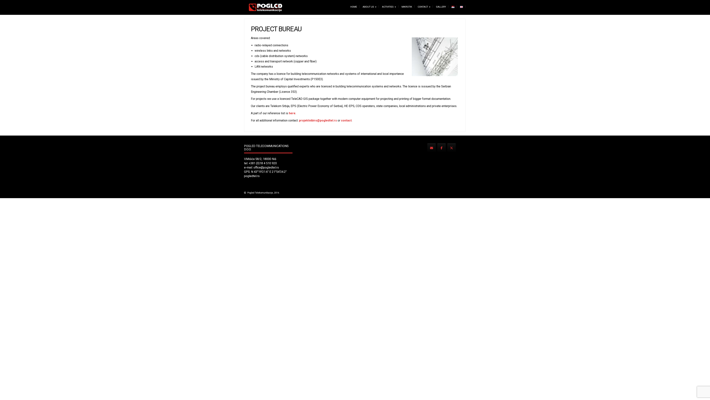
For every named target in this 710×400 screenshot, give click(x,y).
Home (353, 6)
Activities (388, 6)
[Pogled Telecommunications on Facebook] (441, 148)
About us (369, 6)
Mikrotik (407, 6)
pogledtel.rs (252, 176)
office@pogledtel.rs (266, 167)
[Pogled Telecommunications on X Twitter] (451, 148)
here (292, 113)
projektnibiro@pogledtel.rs (318, 120)
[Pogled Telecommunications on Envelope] (431, 148)
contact (346, 120)
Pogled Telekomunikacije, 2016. (263, 192)
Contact (423, 6)
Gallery (441, 6)
